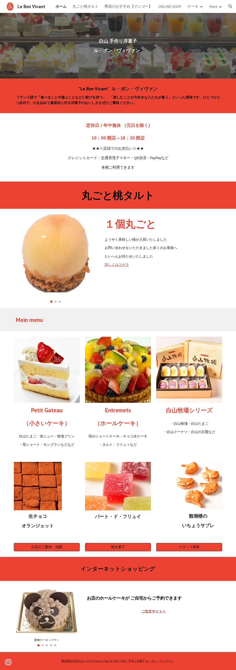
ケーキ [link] (192, 6)
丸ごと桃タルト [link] (85, 6)
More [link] (213, 6)
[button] (230, 6)
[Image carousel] (55, 258)
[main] (118, 45)
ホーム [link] (61, 6)
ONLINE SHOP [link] (169, 6)
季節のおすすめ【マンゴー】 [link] (128, 6)
